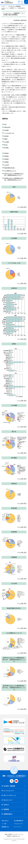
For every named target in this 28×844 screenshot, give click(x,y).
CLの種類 (6, 142)
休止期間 (6, 130)
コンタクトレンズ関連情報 (14, 6)
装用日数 (6, 156)
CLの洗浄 (6, 165)
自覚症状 (6, 136)
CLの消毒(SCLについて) (10, 170)
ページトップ (14, 771)
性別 (5, 124)
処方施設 (6, 147)
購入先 (5, 144)
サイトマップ (17, 827)
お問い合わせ (5, 820)
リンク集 (4, 823)
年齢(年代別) (7, 127)
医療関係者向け (8, 814)
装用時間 (6, 159)
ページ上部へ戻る (21, 207)
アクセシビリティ (18, 823)
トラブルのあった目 (9, 133)
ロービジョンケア (9, 791)
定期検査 (6, 162)
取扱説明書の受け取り (9, 167)
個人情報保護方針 (18, 820)
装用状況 (6, 153)
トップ (3, 6)
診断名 (5, 139)
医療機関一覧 (5, 827)
